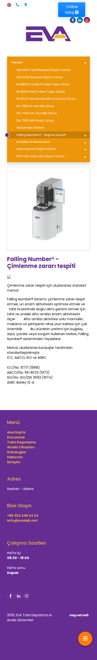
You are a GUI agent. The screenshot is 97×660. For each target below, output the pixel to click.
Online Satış (71, 9)
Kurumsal (15, 437)
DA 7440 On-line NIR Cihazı (36, 113)
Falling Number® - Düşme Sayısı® (41, 135)
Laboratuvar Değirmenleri (36, 149)
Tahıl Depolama (21, 442)
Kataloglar (16, 452)
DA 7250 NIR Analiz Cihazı (35, 120)
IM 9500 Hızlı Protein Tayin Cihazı (40, 91)
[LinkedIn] (18, 595)
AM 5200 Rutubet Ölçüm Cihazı (39, 77)
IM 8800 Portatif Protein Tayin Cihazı (43, 84)
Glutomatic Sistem (30, 127)
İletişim (13, 462)
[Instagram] (26, 595)
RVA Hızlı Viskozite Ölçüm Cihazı (40, 156)
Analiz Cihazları (21, 447)
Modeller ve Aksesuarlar (33, 142)
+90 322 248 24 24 (22, 515)
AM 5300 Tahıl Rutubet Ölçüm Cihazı (43, 70)
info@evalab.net (22, 520)
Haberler (15, 457)
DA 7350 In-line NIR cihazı (35, 106)
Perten (17, 62)
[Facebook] (10, 595)
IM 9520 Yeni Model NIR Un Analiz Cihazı (46, 98)
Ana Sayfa (16, 432)
